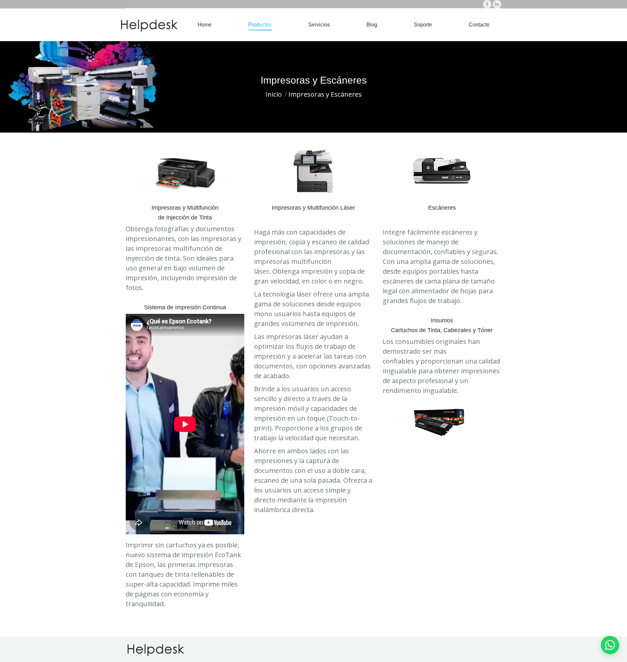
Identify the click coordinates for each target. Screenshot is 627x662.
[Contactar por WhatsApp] (610, 645)
